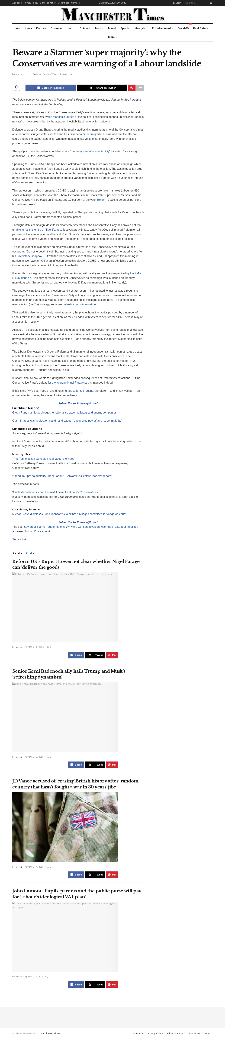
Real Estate (200, 28)
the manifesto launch (61, 116)
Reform (101, 199)
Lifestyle (139, 28)
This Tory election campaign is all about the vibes (43, 458)
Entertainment (161, 28)
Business (56, 28)
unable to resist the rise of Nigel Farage (36, 229)
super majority (92, 134)
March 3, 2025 (35, 976)
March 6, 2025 (35, 647)
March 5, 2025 (35, 757)
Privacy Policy (31, 3)
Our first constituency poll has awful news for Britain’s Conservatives (55, 492)
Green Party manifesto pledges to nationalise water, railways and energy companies (64, 412)
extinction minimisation (81, 304)
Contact (75, 3)
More (111, 37)
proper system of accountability (90, 151)
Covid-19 (183, 27)
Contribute (63, 3)
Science (85, 28)
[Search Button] (210, 3)
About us (17, 3)
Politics (41, 28)
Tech (98, 28)
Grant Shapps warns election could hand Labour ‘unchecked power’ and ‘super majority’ (67, 420)
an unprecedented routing (77, 390)
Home (16, 28)
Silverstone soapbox (29, 256)
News (28, 28)
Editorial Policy (48, 3)
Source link (19, 539)
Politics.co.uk (42, 531)
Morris (19, 74)
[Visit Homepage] (112, 14)
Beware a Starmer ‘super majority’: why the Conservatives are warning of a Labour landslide (81, 526)
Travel (112, 28)
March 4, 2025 (35, 867)
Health (71, 28)
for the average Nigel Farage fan (68, 382)
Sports (124, 28)
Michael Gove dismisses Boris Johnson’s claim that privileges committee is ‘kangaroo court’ (69, 514)
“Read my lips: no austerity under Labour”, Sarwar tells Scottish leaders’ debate (62, 475)
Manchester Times (50, 1033)
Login (178, 3)
